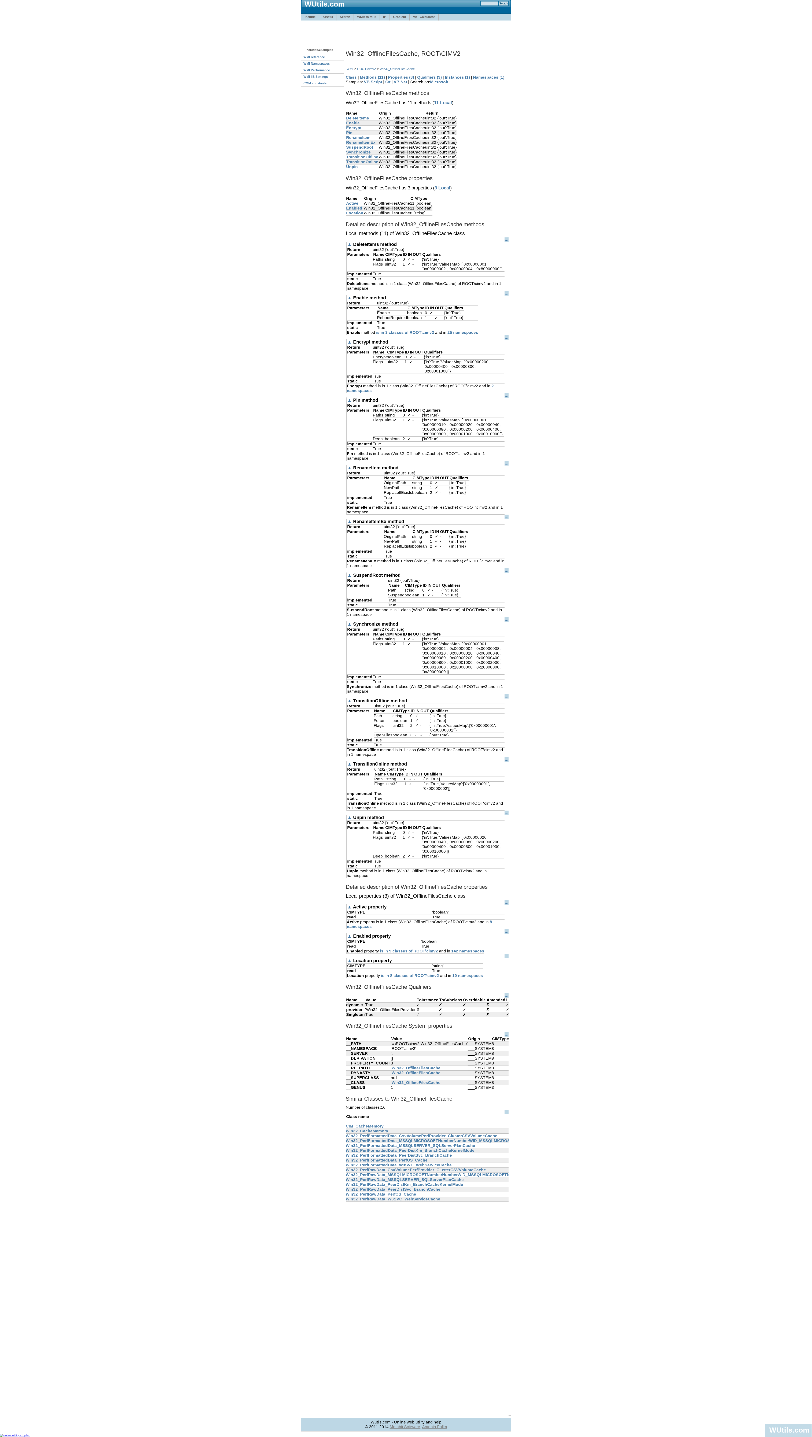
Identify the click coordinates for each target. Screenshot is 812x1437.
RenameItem (358, 137)
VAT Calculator (424, 17)
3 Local (442, 187)
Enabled (354, 208)
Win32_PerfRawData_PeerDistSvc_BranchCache (393, 1189)
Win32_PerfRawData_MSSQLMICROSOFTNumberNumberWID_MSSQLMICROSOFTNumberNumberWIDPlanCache (456, 1175)
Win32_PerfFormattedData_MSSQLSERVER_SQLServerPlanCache (410, 1145)
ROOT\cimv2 (366, 69)
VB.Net (400, 82)
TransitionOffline (362, 157)
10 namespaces (467, 975)
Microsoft (439, 82)
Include (310, 17)
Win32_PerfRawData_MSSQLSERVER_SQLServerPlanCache (405, 1179)
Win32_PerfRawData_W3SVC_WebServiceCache (393, 1199)
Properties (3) (401, 77)
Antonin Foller (434, 1427)
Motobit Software (405, 1427)
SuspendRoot (359, 147)
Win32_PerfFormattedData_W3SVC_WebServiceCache (399, 1165)
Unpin (352, 166)
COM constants (314, 83)
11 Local (443, 102)
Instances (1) (457, 77)
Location (354, 213)
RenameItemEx (361, 142)
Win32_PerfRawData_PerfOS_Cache (381, 1194)
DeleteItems (357, 118)
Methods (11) (372, 77)
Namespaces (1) (488, 77)
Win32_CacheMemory (367, 1131)
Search (345, 17)
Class (351, 77)
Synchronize (358, 152)
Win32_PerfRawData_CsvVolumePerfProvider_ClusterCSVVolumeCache (416, 1170)
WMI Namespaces (316, 63)
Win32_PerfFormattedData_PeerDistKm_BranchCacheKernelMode (410, 1150)
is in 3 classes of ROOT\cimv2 (405, 332)
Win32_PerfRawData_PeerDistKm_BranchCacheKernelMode (404, 1184)
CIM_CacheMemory (365, 1126)
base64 (327, 17)
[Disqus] (427, 1254)
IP (384, 17)
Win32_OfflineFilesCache (397, 69)
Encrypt (353, 128)
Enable (353, 123)
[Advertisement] (406, 32)
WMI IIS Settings (315, 76)
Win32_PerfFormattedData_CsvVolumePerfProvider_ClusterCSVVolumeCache (421, 1136)
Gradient (399, 17)
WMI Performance (316, 70)
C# (388, 82)
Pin (349, 132)
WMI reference (314, 57)
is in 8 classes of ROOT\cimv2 (410, 975)
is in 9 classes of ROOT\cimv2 (409, 951)
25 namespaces (462, 332)
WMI (350, 69)
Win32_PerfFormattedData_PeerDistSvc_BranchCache (399, 1155)
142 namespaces (467, 951)
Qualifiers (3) (429, 77)
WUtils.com (789, 1430)
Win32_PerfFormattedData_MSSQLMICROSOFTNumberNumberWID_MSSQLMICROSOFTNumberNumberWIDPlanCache (462, 1140)
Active (352, 203)
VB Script (373, 82)
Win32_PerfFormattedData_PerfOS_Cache (387, 1160)
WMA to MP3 (366, 17)
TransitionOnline (362, 162)
